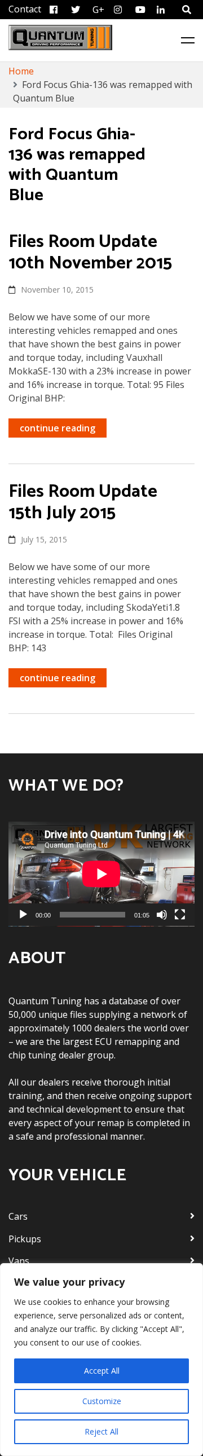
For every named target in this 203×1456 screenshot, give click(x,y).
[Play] (23, 914)
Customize (101, 1401)
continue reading (57, 428)
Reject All (101, 1431)
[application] (101, 874)
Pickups (24, 1239)
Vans (18, 1261)
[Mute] (161, 914)
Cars (18, 1216)
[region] (101, 1359)
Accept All (102, 1370)
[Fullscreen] (180, 914)
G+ (98, 9)
